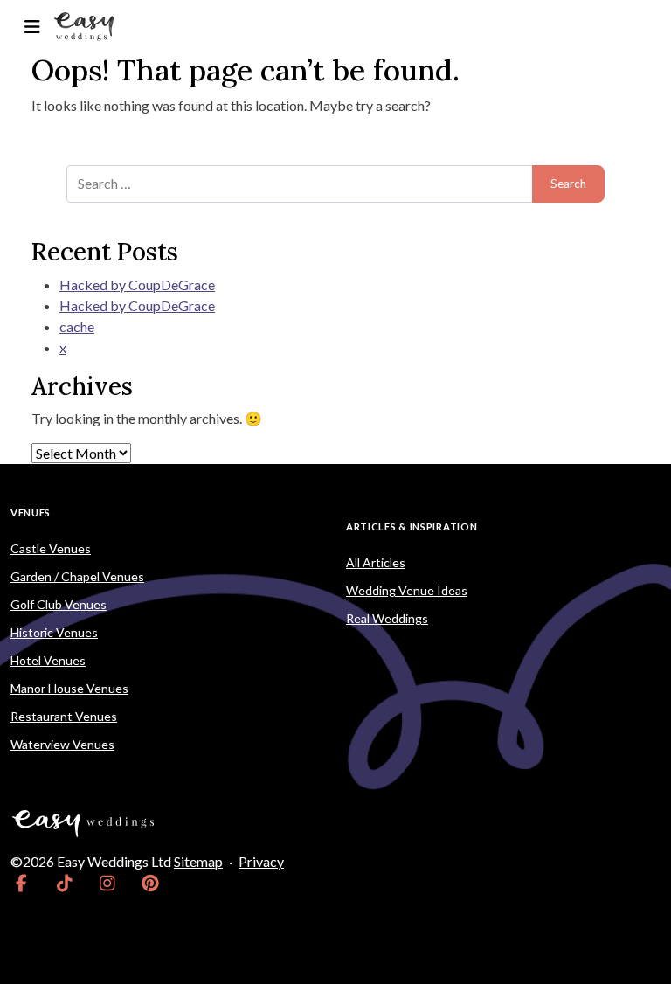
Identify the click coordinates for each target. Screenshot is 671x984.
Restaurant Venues (63, 716)
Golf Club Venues (58, 604)
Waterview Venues (62, 744)
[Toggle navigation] (31, 26)
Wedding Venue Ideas (406, 590)
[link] (21, 882)
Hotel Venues (48, 660)
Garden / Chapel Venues (77, 576)
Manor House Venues (69, 688)
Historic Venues (54, 632)
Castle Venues (50, 548)
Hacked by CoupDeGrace (137, 284)
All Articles (375, 562)
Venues (30, 512)
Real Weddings (387, 618)
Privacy (261, 861)
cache (76, 326)
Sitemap (198, 861)
